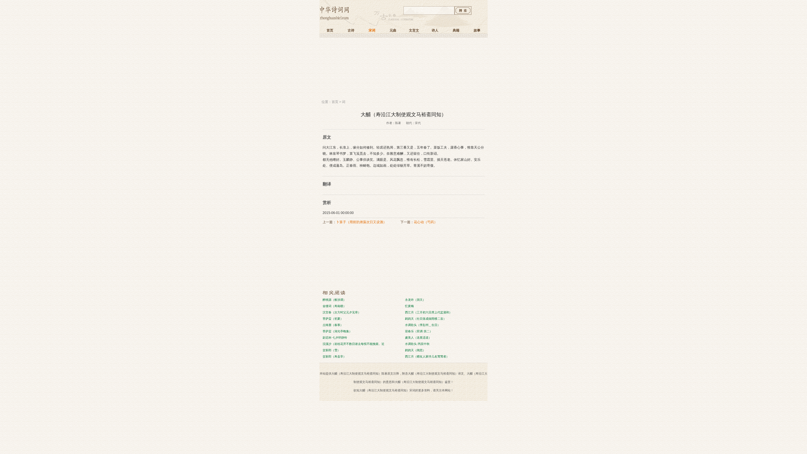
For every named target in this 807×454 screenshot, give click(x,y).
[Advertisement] (403, 70)
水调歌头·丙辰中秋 (417, 344)
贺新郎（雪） (331, 350)
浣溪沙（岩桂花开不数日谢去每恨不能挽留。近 (353, 344)
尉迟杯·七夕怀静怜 (335, 337)
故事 (477, 30)
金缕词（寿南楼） (334, 306)
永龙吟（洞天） (415, 299)
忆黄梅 (409, 306)
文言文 (414, 30)
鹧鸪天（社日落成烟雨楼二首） (425, 318)
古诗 (351, 30)
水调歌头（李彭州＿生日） (422, 325)
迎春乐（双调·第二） (419, 331)
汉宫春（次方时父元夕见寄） (342, 312)
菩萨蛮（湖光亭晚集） (337, 331)
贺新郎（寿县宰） (334, 356)
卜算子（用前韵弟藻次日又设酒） (361, 222)
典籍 (456, 30)
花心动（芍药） (425, 222)
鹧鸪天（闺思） (415, 350)
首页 (330, 30)
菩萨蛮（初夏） (333, 318)
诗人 (435, 30)
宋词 (372, 30)
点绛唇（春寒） (333, 325)
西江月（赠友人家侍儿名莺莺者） (427, 356)
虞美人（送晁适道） (418, 337)
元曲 (393, 30)
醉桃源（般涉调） (334, 299)
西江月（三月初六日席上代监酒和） (428, 312)
